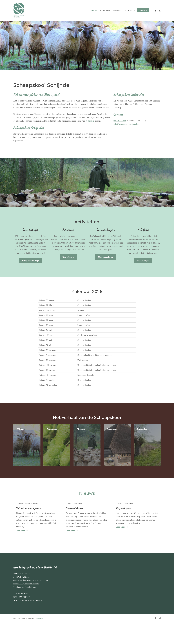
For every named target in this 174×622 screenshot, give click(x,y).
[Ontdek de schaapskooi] (36, 517)
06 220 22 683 (120, 120)
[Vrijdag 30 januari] (87, 300)
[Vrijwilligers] (137, 515)
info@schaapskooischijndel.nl (126, 123)
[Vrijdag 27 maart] (87, 319)
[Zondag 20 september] (87, 359)
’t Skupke (90, 120)
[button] (30, 260)
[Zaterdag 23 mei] (87, 335)
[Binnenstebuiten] (87, 517)
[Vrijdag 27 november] (87, 384)
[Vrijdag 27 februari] (87, 305)
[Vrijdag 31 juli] (87, 344)
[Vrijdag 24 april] (87, 330)
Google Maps (30, 586)
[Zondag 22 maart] (87, 315)
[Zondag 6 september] (87, 354)
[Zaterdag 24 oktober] (87, 374)
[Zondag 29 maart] (87, 325)
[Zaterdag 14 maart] (87, 310)
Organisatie (39, 618)
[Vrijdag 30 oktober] (87, 379)
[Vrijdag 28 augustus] (87, 350)
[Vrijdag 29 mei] (87, 339)
